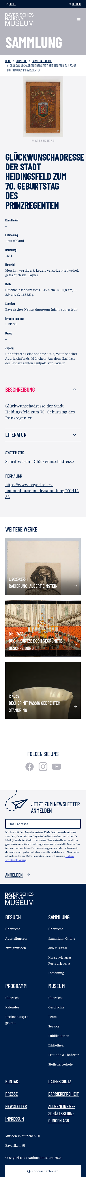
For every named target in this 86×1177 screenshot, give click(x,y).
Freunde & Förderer (63, 1055)
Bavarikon (13, 1145)
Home (8, 61)
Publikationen (58, 1036)
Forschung (56, 973)
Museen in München (20, 1136)
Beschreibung (20, 389)
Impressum (14, 1118)
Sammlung (21, 61)
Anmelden (14, 874)
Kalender (12, 1007)
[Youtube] (56, 769)
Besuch (76, 4)
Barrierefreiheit (63, 1093)
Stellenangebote (60, 1064)
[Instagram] (43, 769)
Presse (11, 1093)
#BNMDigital (57, 948)
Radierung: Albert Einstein (33, 586)
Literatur (15, 434)
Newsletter (16, 1106)
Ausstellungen (16, 938)
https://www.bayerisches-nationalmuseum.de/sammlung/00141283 (42, 490)
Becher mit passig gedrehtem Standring (34, 706)
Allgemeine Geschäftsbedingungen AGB (61, 1113)
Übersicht (12, 929)
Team (52, 1017)
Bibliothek (56, 1045)
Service (54, 1026)
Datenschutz (59, 1081)
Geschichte (56, 1007)
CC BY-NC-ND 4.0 (44, 141)
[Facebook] (30, 769)
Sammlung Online (42, 61)
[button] (79, 19)
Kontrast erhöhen (45, 1171)
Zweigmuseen (15, 948)
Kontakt (12, 1081)
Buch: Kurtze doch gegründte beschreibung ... (35, 644)
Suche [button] (12, 4)
